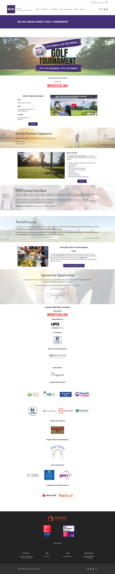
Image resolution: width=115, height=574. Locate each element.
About (37, 9)
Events (61, 9)
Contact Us (82, 9)
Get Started (44, 9)
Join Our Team (68, 9)
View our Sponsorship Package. (57, 289)
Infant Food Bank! (68, 282)
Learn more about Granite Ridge (91, 238)
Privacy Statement (57, 543)
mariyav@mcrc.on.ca (75, 285)
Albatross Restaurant (80, 168)
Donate (76, 9)
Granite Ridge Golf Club (89, 163)
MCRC (19, 9)
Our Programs (53, 9)
